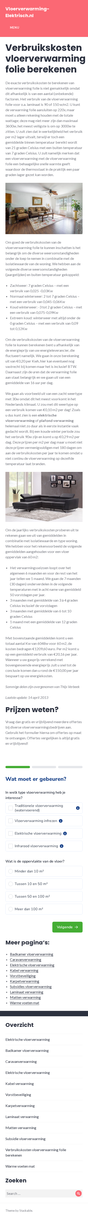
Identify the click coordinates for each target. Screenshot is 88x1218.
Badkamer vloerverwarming (31, 954)
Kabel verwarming (24, 970)
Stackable (25, 1210)
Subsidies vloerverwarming (31, 986)
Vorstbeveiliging (23, 975)
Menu (14, 27)
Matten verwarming (25, 997)
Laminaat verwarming (26, 992)
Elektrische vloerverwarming (32, 965)
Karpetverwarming (24, 981)
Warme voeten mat (24, 1003)
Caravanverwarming (25, 959)
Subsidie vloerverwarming (25, 1138)
